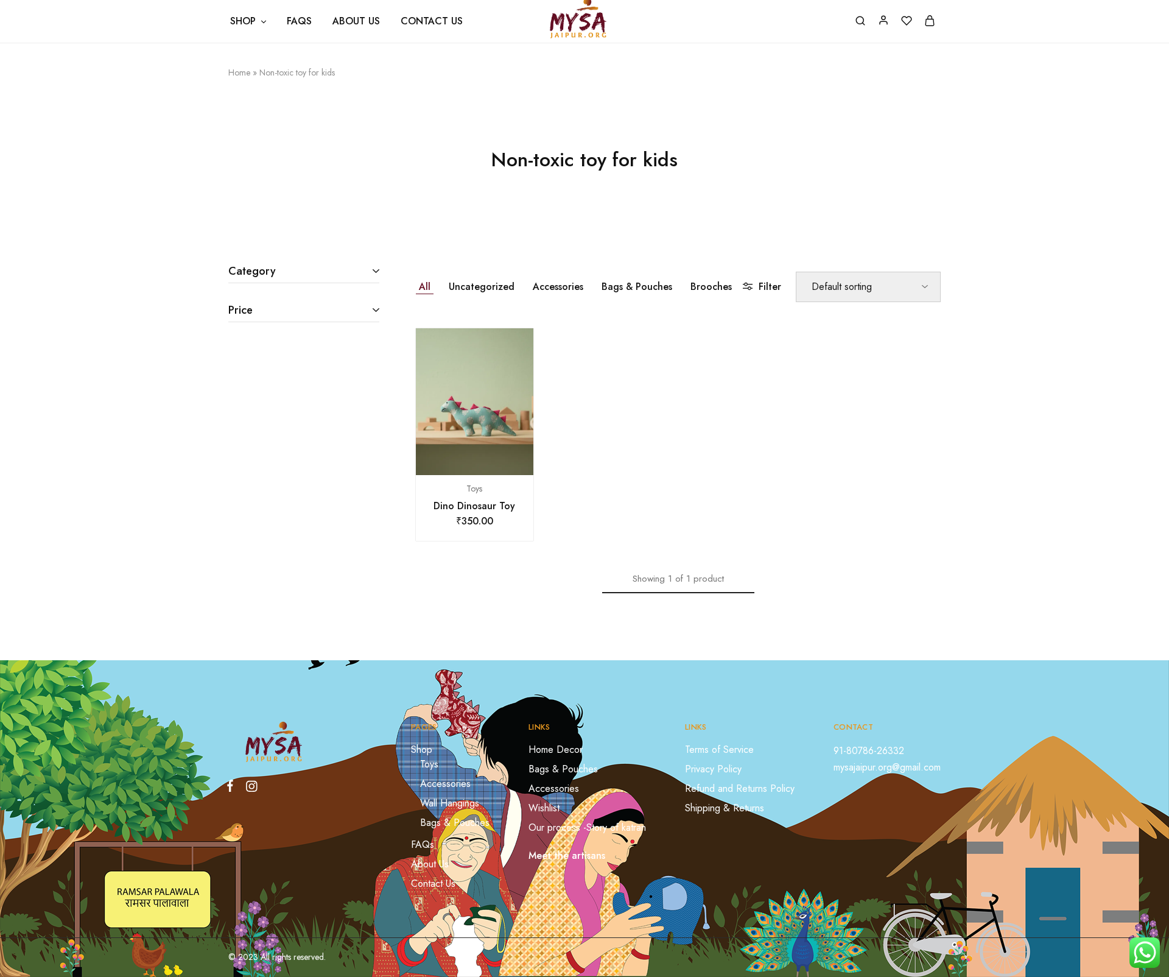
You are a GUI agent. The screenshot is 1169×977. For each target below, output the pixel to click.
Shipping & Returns (724, 808)
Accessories (558, 287)
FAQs (299, 21)
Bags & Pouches (637, 287)
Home (239, 72)
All (424, 287)
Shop (421, 749)
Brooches (711, 287)
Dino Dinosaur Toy (474, 506)
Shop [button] (243, 21)
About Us (356, 21)
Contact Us (432, 21)
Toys (474, 488)
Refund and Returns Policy (740, 788)
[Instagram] (249, 789)
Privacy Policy (713, 769)
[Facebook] (232, 788)
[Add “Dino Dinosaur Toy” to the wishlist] (489, 457)
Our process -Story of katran (587, 827)
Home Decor (555, 749)
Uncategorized (481, 287)
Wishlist (544, 808)
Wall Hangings (449, 803)
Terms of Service (719, 749)
